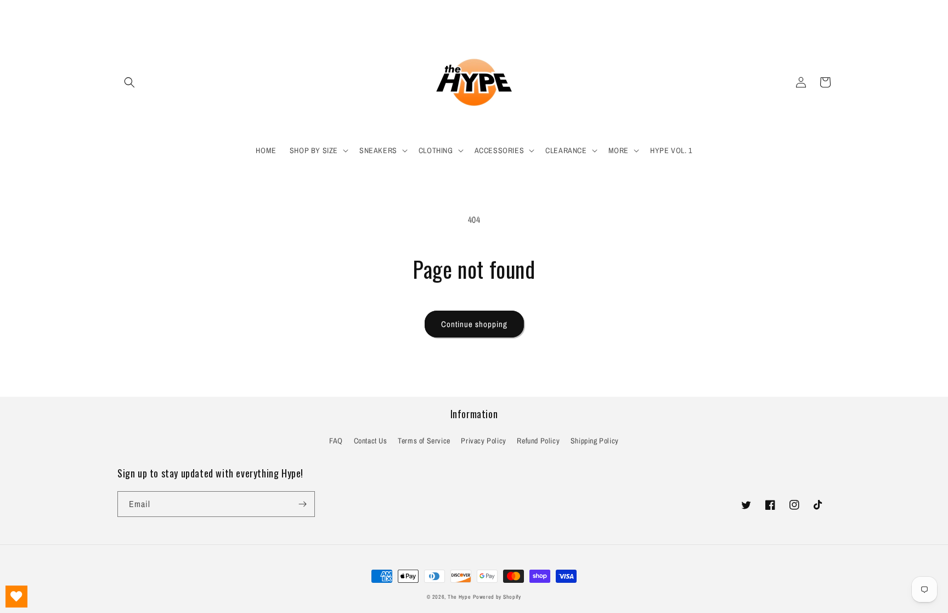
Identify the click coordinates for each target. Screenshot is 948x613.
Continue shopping (474, 324)
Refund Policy (538, 441)
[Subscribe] (302, 504)
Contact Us (370, 441)
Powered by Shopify (497, 596)
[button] (129, 82)
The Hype (459, 596)
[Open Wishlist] (16, 597)
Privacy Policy (483, 441)
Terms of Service (424, 441)
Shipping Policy (595, 441)
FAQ (336, 441)
